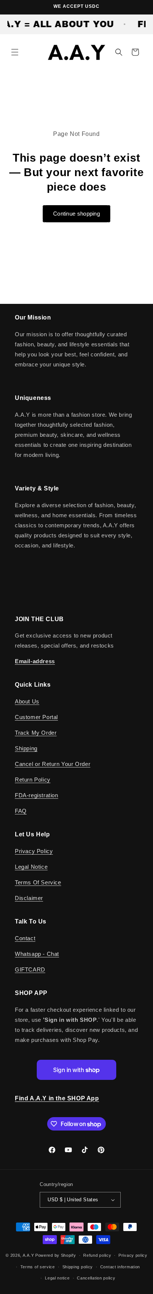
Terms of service (37, 1267)
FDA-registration (36, 795)
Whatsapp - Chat (37, 954)
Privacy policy (132, 1255)
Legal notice (57, 1278)
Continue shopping (76, 213)
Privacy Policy (34, 851)
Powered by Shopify (55, 1255)
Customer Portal (36, 717)
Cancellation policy (96, 1278)
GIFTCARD (30, 969)
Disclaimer (29, 898)
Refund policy (97, 1255)
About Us (27, 701)
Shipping (26, 748)
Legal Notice (31, 867)
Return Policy (33, 779)
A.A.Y (29, 1255)
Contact (25, 938)
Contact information (120, 1267)
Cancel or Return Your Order (52, 764)
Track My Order (35, 732)
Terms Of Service (38, 882)
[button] (15, 52)
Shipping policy (77, 1267)
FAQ (21, 811)
